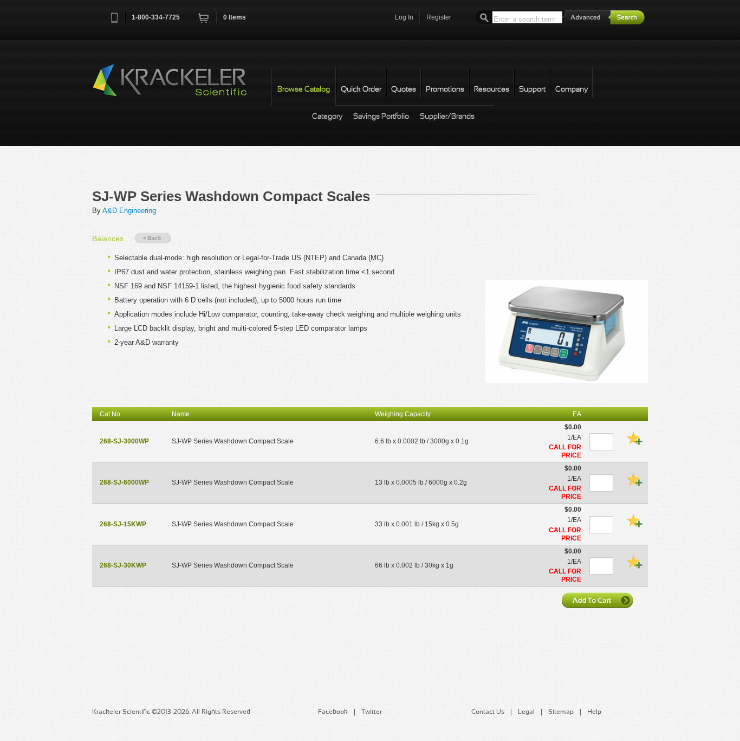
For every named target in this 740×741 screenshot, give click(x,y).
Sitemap (561, 712)
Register (438, 17)
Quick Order (361, 89)
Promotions (445, 89)
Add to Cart (598, 600)
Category (327, 116)
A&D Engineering (129, 211)
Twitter (371, 712)
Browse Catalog (303, 89)
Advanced (586, 17)
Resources (491, 89)
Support (532, 89)
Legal (526, 712)
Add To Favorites (634, 438)
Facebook (333, 712)
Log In (404, 17)
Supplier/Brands (447, 116)
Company (571, 89)
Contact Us (487, 712)
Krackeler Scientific (180, 86)
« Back (152, 238)
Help (594, 712)
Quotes (403, 89)
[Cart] (204, 21)
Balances (108, 238)
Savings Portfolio (381, 116)
